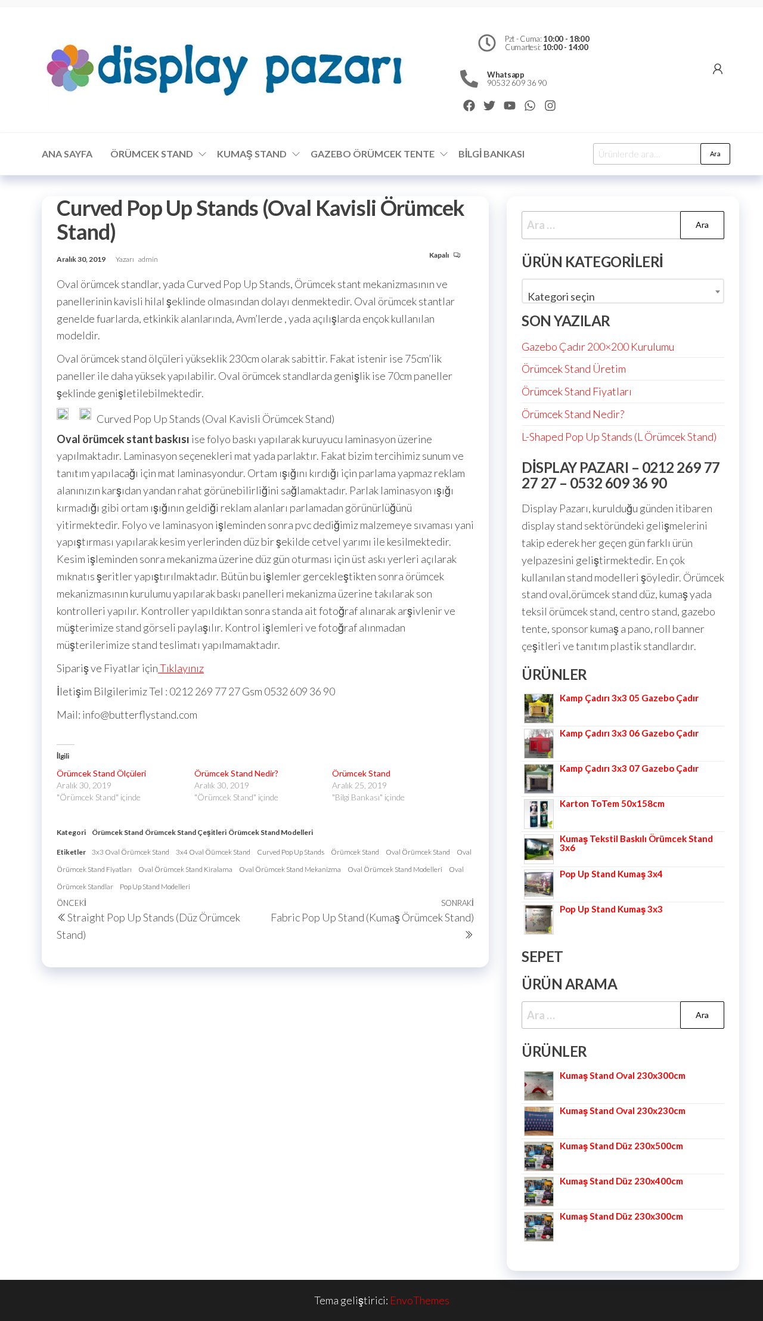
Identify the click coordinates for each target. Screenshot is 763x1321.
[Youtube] (510, 106)
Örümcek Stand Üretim (574, 368)
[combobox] (623, 291)
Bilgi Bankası (491, 153)
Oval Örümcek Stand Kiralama (185, 869)
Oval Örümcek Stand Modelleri (395, 869)
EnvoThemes (419, 1300)
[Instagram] (550, 106)
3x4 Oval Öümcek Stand (213, 851)
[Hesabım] (717, 68)
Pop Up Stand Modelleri (155, 886)
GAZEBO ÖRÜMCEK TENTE (373, 153)
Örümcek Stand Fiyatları (577, 391)
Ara (715, 153)
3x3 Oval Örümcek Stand (130, 851)
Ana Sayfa (67, 153)
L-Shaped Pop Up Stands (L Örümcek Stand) (619, 436)
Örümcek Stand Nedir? (236, 773)
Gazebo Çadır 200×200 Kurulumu (598, 346)
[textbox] (623, 296)
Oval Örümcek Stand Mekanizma (290, 869)
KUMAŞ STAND (252, 153)
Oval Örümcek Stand (418, 851)
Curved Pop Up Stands (290, 851)
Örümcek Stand (361, 773)
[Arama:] (623, 225)
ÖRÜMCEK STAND (151, 153)
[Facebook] (469, 106)
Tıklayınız (181, 668)
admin (148, 259)
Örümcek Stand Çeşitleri (186, 832)
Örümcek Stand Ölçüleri (101, 773)
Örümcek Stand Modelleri (270, 832)
